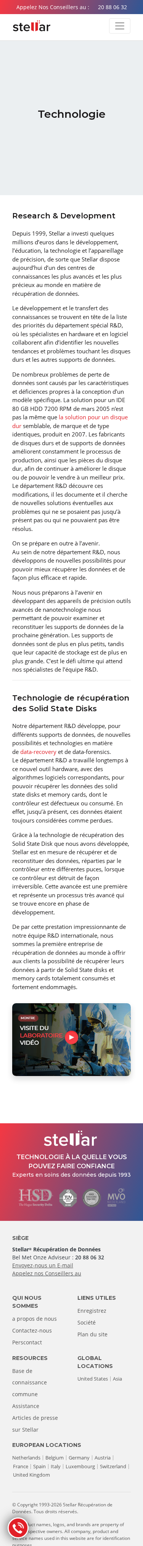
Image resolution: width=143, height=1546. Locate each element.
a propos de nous (34, 1318)
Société (86, 1322)
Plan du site (92, 1334)
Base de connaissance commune (29, 1382)
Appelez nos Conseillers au (46, 1273)
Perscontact (27, 1342)
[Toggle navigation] (119, 26)
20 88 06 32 (112, 7)
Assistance (25, 1406)
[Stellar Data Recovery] (32, 26)
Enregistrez (91, 1310)
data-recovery (38, 751)
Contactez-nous (32, 1330)
